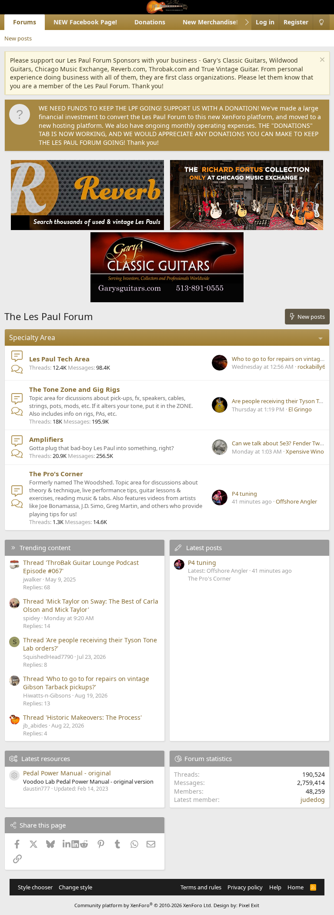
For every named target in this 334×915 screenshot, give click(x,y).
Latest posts (204, 547)
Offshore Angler (296, 501)
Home (295, 887)
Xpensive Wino (305, 451)
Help (275, 887)
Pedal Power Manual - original (67, 773)
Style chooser (35, 887)
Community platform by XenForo (143, 905)
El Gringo (300, 409)
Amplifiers (46, 439)
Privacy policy (245, 887)
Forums (24, 22)
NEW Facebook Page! (85, 22)
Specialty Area (32, 337)
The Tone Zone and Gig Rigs (74, 389)
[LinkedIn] (67, 844)
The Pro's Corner (56, 473)
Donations (149, 22)
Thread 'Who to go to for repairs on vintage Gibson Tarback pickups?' (86, 683)
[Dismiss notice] (321, 60)
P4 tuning (244, 494)
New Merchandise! (210, 22)
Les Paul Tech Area (59, 358)
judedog (313, 799)
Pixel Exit (249, 905)
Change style (75, 887)
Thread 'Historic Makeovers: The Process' (82, 717)
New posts (18, 38)
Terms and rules (200, 887)
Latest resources (45, 758)
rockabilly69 (312, 367)
